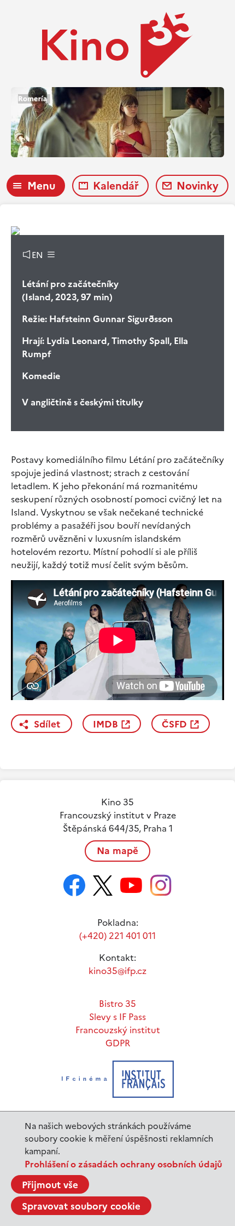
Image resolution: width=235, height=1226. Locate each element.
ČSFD (174, 724)
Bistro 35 (117, 1003)
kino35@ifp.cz (117, 970)
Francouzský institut (117, 1029)
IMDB (105, 724)
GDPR (117, 1043)
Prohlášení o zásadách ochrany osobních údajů (123, 1164)
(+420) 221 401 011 (117, 935)
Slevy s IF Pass (117, 1016)
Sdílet (47, 724)
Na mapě (117, 851)
